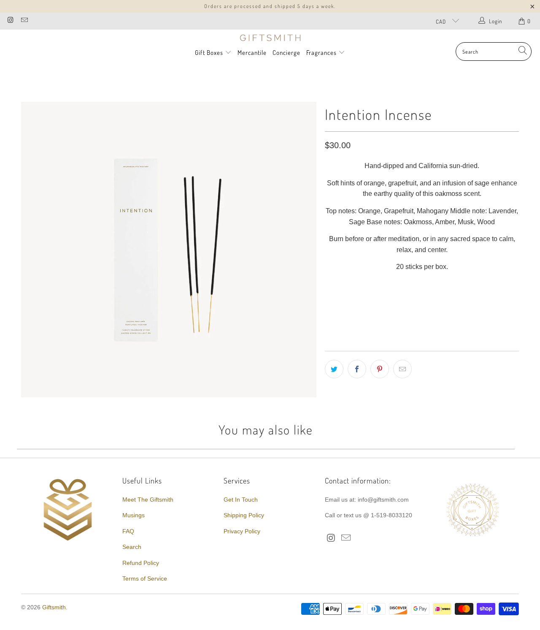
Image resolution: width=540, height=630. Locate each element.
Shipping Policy (244, 515)
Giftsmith (54, 607)
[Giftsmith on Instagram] (10, 21)
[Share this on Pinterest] (379, 369)
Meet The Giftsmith (147, 499)
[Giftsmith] (270, 38)
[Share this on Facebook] (357, 369)
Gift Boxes (209, 53)
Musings (133, 515)
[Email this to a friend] (402, 369)
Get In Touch (241, 499)
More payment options (469, 324)
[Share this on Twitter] (334, 369)
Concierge (286, 53)
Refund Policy (140, 562)
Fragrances (322, 53)
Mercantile (252, 53)
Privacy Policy (242, 531)
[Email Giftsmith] (23, 21)
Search (131, 546)
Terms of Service (144, 578)
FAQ (128, 531)
